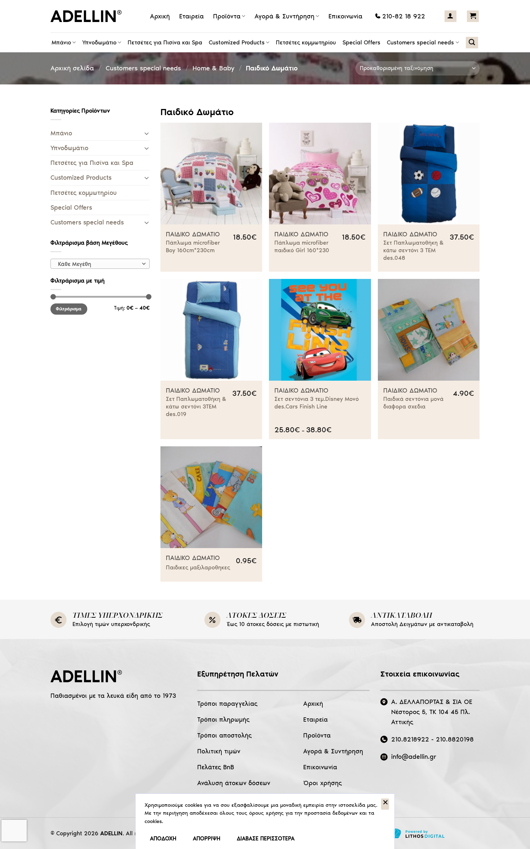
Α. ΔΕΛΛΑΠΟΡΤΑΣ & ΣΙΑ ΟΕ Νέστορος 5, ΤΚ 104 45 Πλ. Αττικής (431, 712)
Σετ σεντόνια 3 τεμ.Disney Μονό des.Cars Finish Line (316, 402)
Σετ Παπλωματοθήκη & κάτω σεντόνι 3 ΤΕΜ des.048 (413, 250)
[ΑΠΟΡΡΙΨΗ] (385, 804)
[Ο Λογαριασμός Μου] (450, 16)
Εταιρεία (191, 16)
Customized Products (237, 42)
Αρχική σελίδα (72, 68)
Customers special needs (420, 42)
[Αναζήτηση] (472, 42)
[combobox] (100, 264)
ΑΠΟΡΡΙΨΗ (206, 838)
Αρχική (160, 16)
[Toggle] (146, 133)
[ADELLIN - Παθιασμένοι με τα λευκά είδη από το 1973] (88, 16)
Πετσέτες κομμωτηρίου (306, 42)
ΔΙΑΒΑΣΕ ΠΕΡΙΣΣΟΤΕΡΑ (266, 838)
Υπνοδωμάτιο (99, 42)
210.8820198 (455, 739)
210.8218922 (410, 739)
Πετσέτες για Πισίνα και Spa (165, 42)
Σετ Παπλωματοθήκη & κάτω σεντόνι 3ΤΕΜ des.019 (196, 406)
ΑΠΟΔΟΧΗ (163, 838)
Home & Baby (213, 68)
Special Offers (361, 42)
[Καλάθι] (473, 16)
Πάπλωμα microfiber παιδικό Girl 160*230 (301, 246)
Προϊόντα (226, 16)
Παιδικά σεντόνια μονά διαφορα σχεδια (413, 402)
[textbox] (98, 264)
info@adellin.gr (413, 757)
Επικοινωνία (345, 16)
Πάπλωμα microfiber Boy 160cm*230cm (193, 246)
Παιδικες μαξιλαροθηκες (198, 567)
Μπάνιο (61, 42)
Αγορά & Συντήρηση (284, 16)
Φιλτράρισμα (68, 308)
